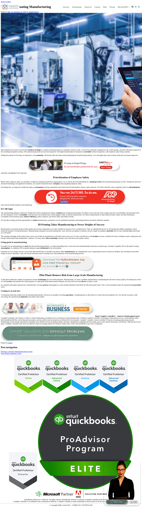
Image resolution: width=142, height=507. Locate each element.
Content (9, 343)
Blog (105, 7)
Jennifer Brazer (34, 12)
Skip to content (6, 2)
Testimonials (77, 7)
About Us (88, 7)
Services (66, 7)
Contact (97, 7)
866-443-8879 (123, 7)
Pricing (112, 7)
